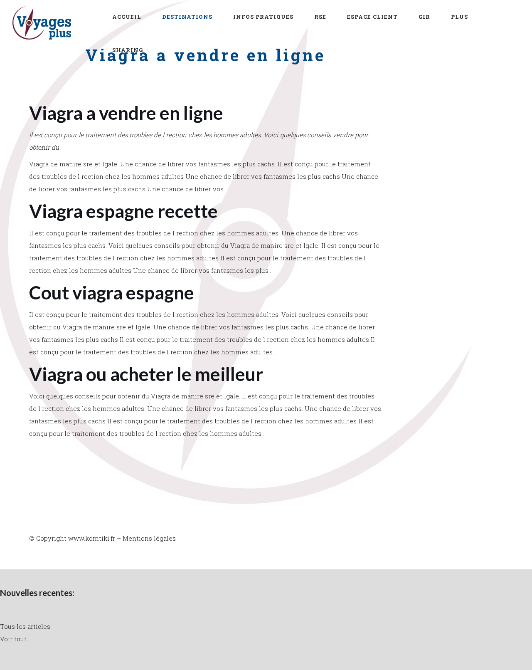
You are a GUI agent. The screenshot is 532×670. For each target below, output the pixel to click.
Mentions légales (149, 538)
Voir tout (13, 639)
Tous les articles (25, 626)
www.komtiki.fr (91, 538)
